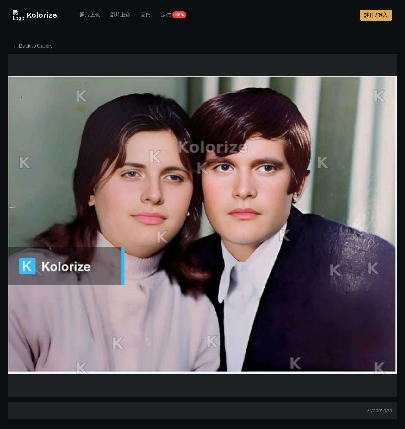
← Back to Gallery (33, 45)
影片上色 (120, 14)
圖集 (145, 14)
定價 (166, 14)
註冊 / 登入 (376, 15)
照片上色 (90, 14)
